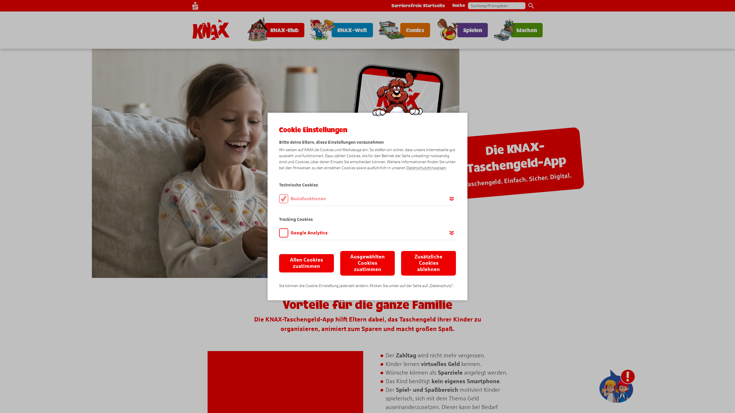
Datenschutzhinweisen (426, 168)
